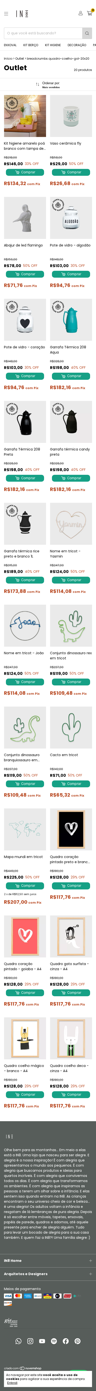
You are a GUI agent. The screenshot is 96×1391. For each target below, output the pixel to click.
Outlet (19, 58)
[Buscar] (87, 33)
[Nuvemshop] (23, 1369)
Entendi (12, 1383)
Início (8, 58)
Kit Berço (30, 45)
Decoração (77, 45)
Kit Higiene (53, 45)
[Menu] (6, 14)
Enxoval (10, 45)
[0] (89, 14)
